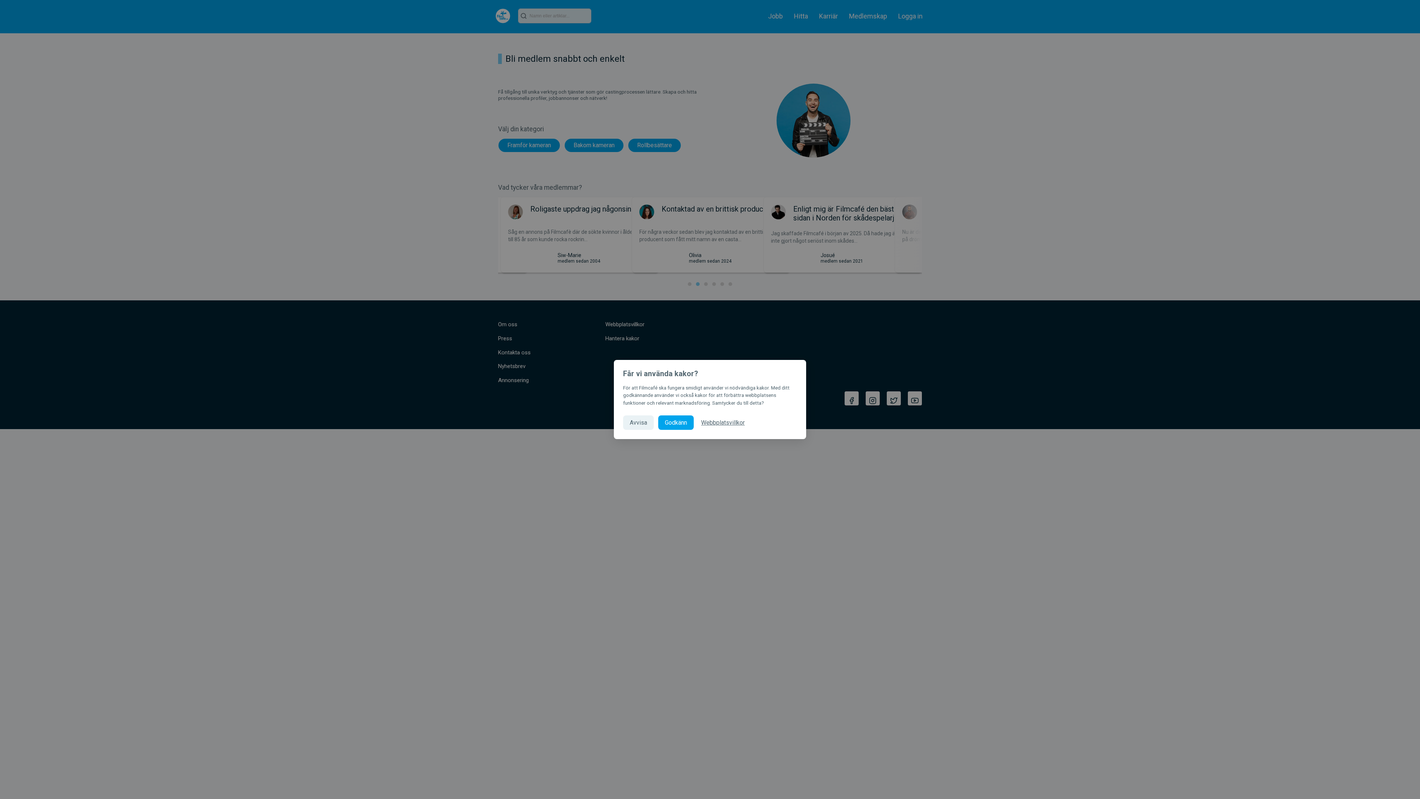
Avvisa (638, 422)
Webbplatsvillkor (723, 422)
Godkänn (676, 422)
